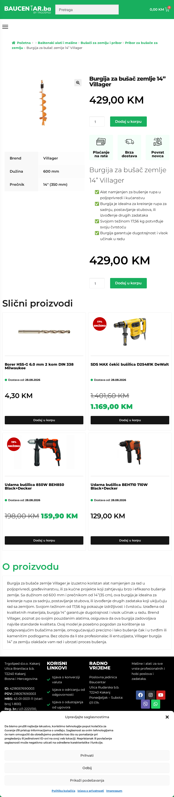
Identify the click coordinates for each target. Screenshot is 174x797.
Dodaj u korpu (128, 121)
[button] (167, 717)
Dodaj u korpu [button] (44, 420)
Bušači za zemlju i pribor (101, 43)
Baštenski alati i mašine (57, 43)
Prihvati (87, 755)
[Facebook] (140, 695)
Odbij (87, 768)
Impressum (114, 790)
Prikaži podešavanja (87, 780)
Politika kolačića (63, 790)
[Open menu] (6, 27)
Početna (24, 43)
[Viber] (145, 704)
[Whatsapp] (155, 704)
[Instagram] (150, 695)
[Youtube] (160, 695)
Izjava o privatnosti (90, 790)
